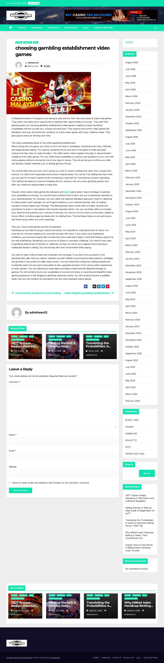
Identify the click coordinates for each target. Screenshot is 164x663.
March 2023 (131, 313)
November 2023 (133, 272)
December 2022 (133, 333)
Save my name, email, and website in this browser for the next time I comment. (50, 482)
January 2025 (132, 184)
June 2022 (130, 373)
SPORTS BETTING (103, 28)
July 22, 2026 (58, 610)
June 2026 (130, 76)
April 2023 (130, 306)
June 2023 (130, 292)
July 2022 (130, 367)
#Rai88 (47, 66)
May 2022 (130, 380)
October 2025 (132, 123)
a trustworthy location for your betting (38, 293)
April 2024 (130, 238)
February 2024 (132, 252)
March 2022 (131, 394)
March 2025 (131, 170)
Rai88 (66, 192)
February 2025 (132, 177)
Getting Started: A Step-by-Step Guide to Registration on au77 (140, 510)
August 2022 (131, 360)
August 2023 (131, 286)
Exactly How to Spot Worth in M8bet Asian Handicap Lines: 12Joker (139, 548)
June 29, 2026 (96, 610)
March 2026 (131, 96)
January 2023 (132, 326)
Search (129, 464)
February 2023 (132, 319)
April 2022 (130, 387)
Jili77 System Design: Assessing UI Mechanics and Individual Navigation (139, 498)
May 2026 (130, 82)
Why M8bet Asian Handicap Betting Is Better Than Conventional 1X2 (139, 535)
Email (12, 450)
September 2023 (133, 279)
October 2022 (132, 346)
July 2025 (130, 143)
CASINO (22, 28)
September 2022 (133, 353)
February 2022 (132, 401)
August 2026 (131, 62)
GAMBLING (36, 28)
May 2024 (130, 231)
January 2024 (132, 258)
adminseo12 (33, 63)
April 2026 (130, 89)
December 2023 (133, 265)
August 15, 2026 (21, 610)
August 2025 (131, 137)
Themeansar (55, 658)
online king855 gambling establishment (87, 293)
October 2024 (132, 204)
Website (13, 466)
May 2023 (130, 299)
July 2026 (130, 69)
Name (13, 435)
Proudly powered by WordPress (19, 658)
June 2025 (130, 150)
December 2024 (133, 191)
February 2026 (132, 103)
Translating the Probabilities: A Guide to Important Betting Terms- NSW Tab (139, 523)
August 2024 (131, 211)
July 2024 (130, 218)
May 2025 (130, 157)
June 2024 (130, 225)
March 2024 (131, 245)
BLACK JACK (71, 28)
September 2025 (133, 130)
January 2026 (132, 110)
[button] (156, 27)
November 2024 (133, 198)
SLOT (86, 28)
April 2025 (130, 164)
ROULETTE (53, 28)
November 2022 (133, 340)
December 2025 (133, 116)
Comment (14, 382)
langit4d (129, 42)
